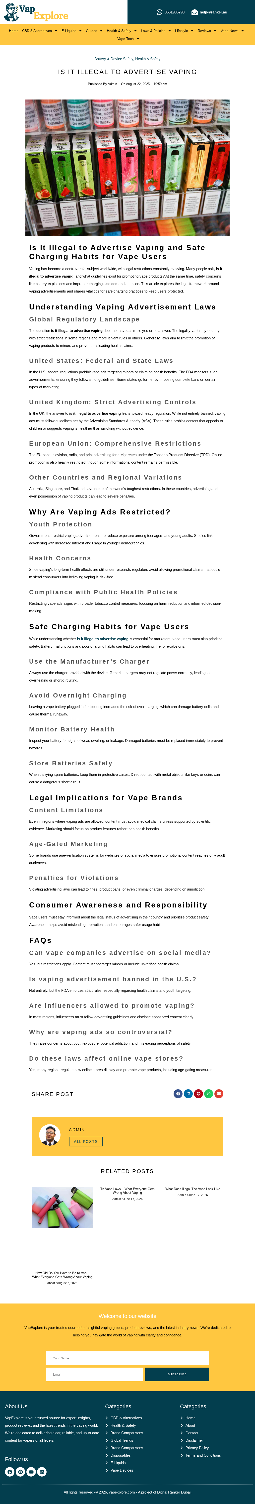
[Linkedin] (42, 1472)
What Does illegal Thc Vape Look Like (192, 1189)
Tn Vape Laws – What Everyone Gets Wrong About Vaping (127, 1191)
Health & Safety (119, 31)
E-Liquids (69, 31)
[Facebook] (9, 1472)
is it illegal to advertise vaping (102, 639)
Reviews (204, 31)
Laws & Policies (153, 31)
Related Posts (127, 1171)
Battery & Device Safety (113, 59)
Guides (91, 31)
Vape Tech (125, 39)
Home (13, 31)
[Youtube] (31, 1472)
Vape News (229, 31)
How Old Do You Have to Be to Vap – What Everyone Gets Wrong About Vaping (62, 1275)
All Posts (86, 1141)
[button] (178, 1093)
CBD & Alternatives (37, 31)
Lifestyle (181, 31)
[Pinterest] (20, 1472)
